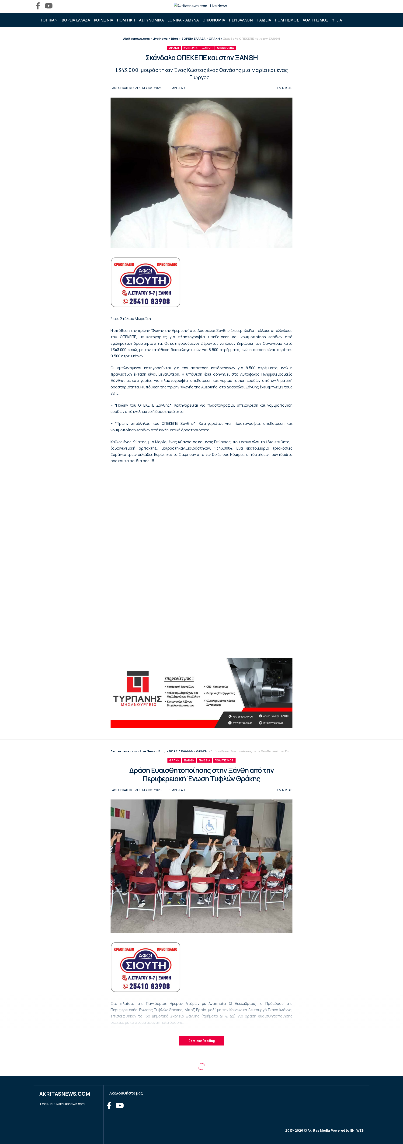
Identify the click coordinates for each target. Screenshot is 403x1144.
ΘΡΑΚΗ (174, 47)
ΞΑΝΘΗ (207, 47)
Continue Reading (201, 1041)
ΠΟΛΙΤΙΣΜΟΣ (224, 760)
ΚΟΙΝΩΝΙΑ (191, 47)
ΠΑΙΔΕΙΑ (204, 760)
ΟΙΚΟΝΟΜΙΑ (225, 47)
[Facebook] (38, 6)
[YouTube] (49, 6)
